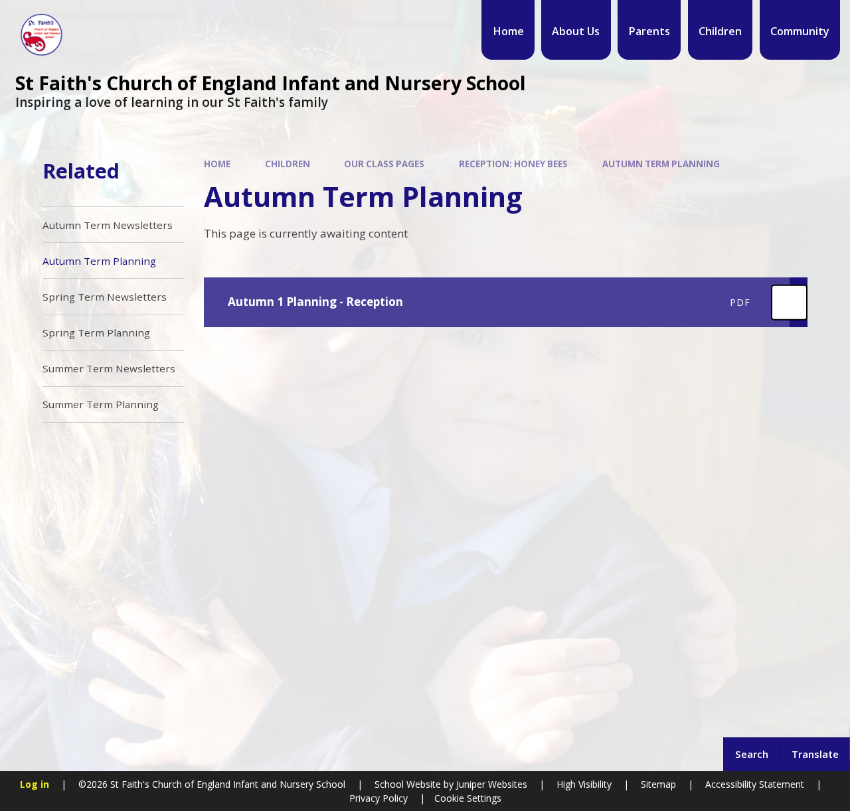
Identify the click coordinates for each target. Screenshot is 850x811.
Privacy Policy (378, 798)
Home (217, 164)
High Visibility (584, 784)
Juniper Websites (490, 784)
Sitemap (658, 784)
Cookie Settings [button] (467, 798)
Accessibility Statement (754, 784)
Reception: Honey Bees (513, 164)
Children (287, 164)
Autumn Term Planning (661, 164)
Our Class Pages (384, 164)
